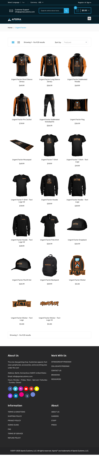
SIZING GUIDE (13, 425)
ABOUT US (55, 412)
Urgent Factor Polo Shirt (49, 240)
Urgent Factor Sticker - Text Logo (21, 319)
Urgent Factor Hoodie (49, 200)
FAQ (9, 429)
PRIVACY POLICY (14, 421)
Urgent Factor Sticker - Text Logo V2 (49, 319)
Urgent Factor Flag (77, 120)
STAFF (53, 421)
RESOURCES (56, 379)
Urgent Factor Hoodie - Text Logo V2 (21, 241)
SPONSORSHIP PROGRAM (61, 362)
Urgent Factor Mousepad (21, 160)
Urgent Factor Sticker (77, 280)
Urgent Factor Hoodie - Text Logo (77, 201)
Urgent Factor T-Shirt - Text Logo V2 (21, 201)
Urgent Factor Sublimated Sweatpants (49, 121)
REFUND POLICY (14, 438)
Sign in (89, 2)
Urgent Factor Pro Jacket (22, 120)
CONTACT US (56, 371)
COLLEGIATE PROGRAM (60, 366)
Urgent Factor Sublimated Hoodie (77, 80)
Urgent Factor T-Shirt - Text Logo (77, 161)
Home (10, 28)
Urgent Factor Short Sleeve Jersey (21, 80)
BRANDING (55, 375)
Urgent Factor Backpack (49, 280)
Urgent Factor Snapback (77, 240)
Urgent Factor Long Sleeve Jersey (49, 80)
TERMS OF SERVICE (15, 434)
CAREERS (55, 416)
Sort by (58, 42)
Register (81, 2)
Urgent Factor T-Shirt (49, 160)
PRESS (54, 425)
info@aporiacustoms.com (22, 376)
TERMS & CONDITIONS (16, 412)
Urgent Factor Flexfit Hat (21, 280)
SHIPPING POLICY (15, 416)
